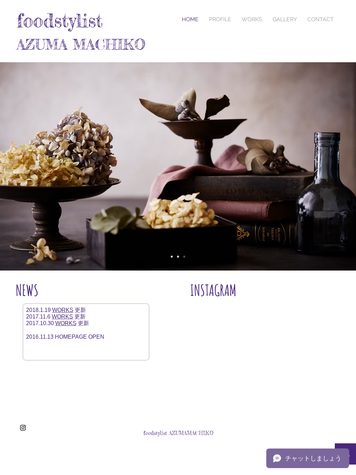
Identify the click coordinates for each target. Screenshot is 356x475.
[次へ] (317, 166)
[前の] (38, 166)
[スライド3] (184, 257)
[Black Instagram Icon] (23, 428)
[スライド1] (172, 257)
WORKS (62, 310)
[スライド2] (178, 257)
